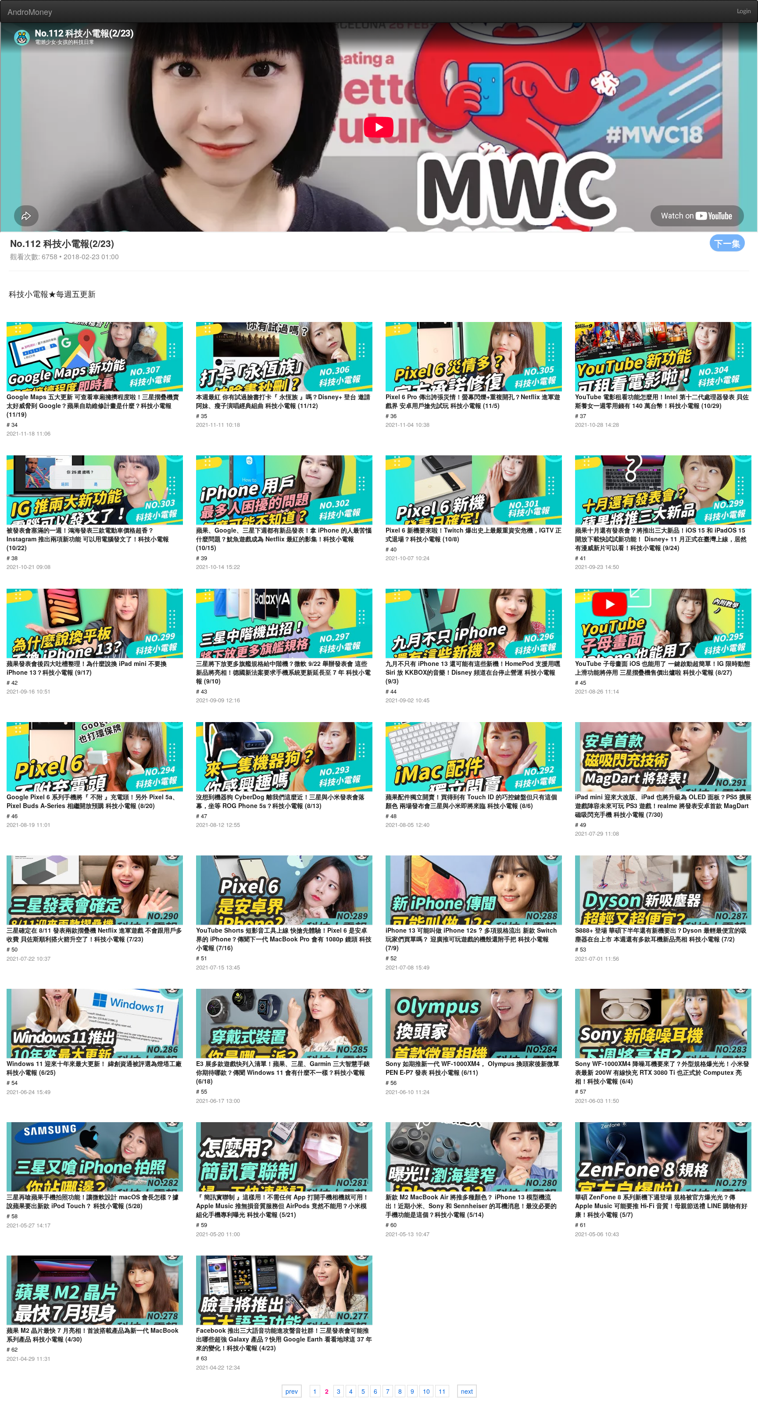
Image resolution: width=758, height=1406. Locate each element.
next (467, 1391)
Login (744, 11)
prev (292, 1391)
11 (442, 1391)
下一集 (727, 242)
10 (426, 1391)
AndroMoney (29, 11)
